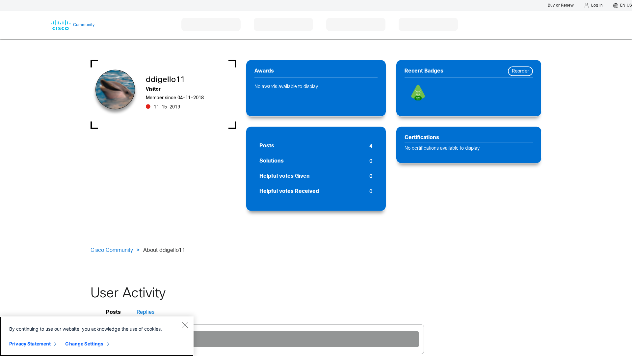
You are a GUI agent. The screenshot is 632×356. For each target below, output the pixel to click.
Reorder (520, 71)
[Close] (185, 325)
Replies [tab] (145, 312)
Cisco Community (112, 250)
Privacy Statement (30, 343)
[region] (97, 336)
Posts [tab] (113, 312)
